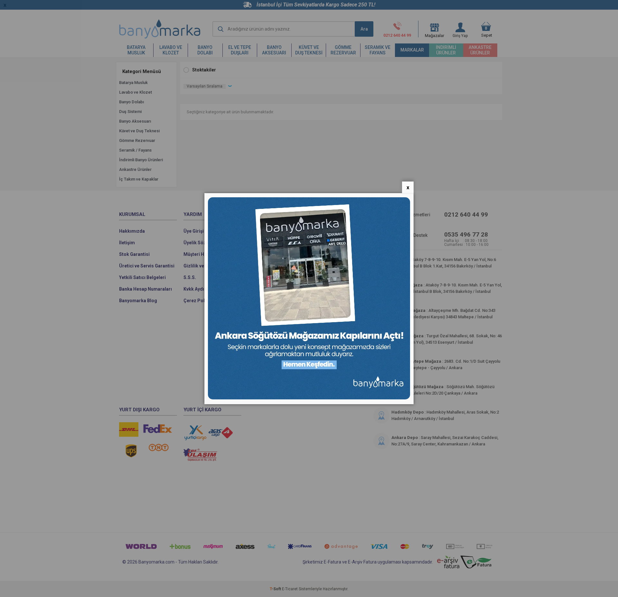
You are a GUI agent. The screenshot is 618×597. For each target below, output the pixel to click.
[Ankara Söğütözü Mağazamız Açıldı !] (309, 398)
